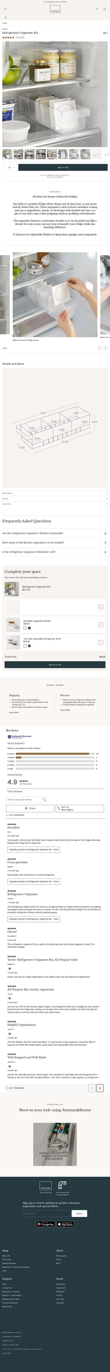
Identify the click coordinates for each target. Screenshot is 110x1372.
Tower (5, 29)
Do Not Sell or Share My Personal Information (21, 1349)
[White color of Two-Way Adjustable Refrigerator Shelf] (25, 645)
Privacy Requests (10, 1303)
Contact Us (7, 1288)
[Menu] (5, 9)
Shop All (6, 1256)
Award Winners (9, 1263)
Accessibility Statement (11, 1337)
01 (10, 167)
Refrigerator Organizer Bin (36, 586)
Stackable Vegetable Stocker (37, 621)
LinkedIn (60, 1303)
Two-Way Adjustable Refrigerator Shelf (42, 639)
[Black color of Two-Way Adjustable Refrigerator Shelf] (29, 645)
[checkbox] (101, 607)
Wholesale (7, 1306)
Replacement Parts (11, 1299)
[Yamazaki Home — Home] (55, 9)
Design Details (55, 192)
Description (7, 493)
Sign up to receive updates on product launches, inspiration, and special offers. (51, 1204)
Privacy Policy (8, 1341)
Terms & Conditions (10, 1345)
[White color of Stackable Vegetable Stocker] (25, 628)
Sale (4, 1271)
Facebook (60, 1288)
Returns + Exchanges (11, 1295)
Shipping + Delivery (11, 1291)
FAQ (4, 1284)
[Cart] (104, 9)
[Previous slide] (99, 348)
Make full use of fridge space (26, 340)
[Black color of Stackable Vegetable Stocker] (29, 628)
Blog (58, 1263)
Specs (5, 498)
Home (4, 23)
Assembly (6, 504)
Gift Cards (6, 1259)
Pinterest (60, 1291)
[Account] (97, 9)
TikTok (59, 1295)
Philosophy (61, 1256)
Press (58, 1259)
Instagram (60, 1284)
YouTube (60, 1299)
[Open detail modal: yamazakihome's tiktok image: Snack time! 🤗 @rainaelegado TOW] (55, 1145)
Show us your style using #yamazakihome (55, 1110)
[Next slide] (105, 348)
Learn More (14, 712)
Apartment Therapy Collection (16, 1267)
